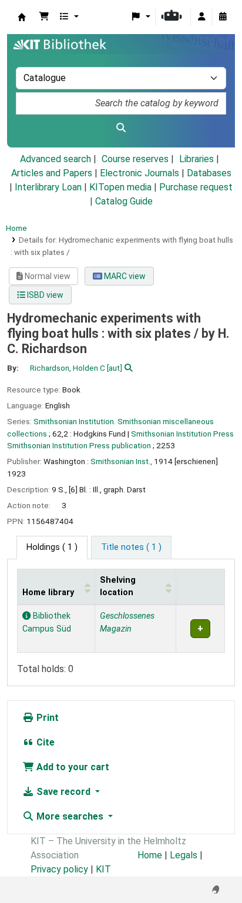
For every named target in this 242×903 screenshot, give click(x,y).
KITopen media (120, 187)
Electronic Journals (139, 173)
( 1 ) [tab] (52, 547)
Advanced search (55, 159)
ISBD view (44, 295)
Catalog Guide (124, 201)
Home (16, 228)
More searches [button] (70, 816)
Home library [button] (48, 592)
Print (46, 717)
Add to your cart (71, 767)
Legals (183, 855)
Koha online (22, 17)
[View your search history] (223, 17)
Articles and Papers (51, 173)
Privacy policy (59, 869)
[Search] (121, 128)
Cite (44, 742)
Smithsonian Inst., (121, 461)
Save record (63, 791)
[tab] (131, 547)
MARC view (124, 276)
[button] (44, 17)
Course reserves (135, 159)
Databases (209, 173)
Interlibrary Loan (48, 187)
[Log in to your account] (201, 17)
